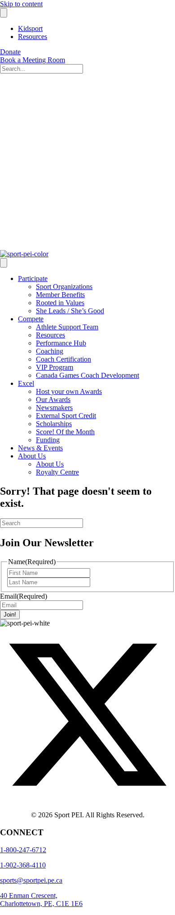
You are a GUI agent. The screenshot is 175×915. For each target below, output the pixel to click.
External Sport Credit (66, 415)
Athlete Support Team (67, 327)
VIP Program (54, 367)
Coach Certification (63, 359)
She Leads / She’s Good (70, 311)
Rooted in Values (60, 302)
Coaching (49, 351)
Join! (10, 614)
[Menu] (3, 12)
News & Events (40, 448)
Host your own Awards (69, 391)
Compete (31, 319)
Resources (32, 36)
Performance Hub (61, 343)
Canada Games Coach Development (87, 375)
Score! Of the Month (65, 432)
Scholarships (54, 423)
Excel (26, 383)
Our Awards (53, 399)
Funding (48, 440)
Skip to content (21, 4)
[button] (87, 799)
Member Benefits (60, 294)
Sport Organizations (64, 286)
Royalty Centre (57, 472)
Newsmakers (54, 407)
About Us (32, 456)
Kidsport (30, 28)
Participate (33, 278)
